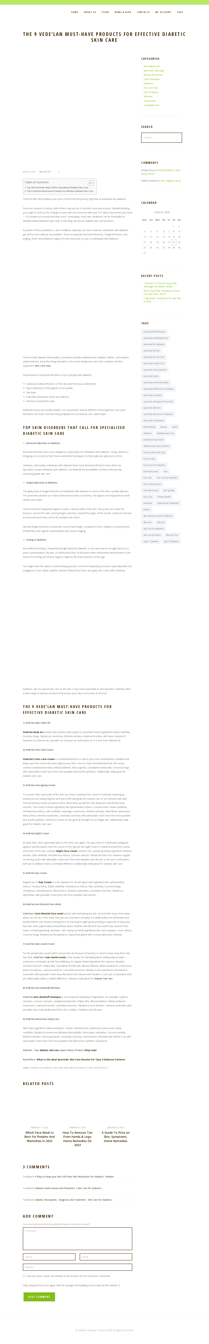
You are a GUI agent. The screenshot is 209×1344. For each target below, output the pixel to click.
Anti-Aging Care (152, 66)
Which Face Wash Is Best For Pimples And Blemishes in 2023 (39, 1137)
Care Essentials (152, 79)
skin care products (98, 1067)
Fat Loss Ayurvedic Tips (154, 452)
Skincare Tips (172, 535)
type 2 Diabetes (171, 541)
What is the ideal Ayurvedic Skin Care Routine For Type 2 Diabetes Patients (81, 1059)
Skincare (46, 171)
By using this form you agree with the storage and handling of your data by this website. (72, 1285)
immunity (148, 503)
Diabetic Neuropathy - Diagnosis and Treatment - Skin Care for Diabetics (73, 1199)
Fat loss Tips (149, 458)
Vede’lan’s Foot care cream (39, 759)
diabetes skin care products (156, 446)
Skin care (58, 1067)
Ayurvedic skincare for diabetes (158, 414)
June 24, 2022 (29, 171)
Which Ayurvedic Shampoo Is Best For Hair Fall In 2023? (162, 292)
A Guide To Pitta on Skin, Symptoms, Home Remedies (116, 1137)
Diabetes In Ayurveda (153, 439)
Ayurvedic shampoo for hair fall (158, 401)
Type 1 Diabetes (151, 541)
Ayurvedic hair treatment (155, 369)
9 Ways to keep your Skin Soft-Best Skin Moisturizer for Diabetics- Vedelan (74, 1176)
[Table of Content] (91, 183)
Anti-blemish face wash (49, 913)
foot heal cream (151, 471)
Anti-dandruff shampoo (47, 996)
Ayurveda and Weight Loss (156, 338)
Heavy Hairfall (164, 496)
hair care (148, 477)
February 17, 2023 (39, 1127)
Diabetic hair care (103, 978)
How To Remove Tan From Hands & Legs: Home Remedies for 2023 (77, 1139)
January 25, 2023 (115, 1127)
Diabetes (148, 83)
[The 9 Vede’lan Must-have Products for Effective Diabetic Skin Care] (77, 111)
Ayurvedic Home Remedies (156, 382)
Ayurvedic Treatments (154, 420)
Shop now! (90, 1050)
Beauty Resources (153, 74)
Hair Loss (148, 496)
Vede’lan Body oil (33, 732)
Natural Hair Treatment (168, 503)
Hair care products (152, 484)
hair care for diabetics (167, 477)
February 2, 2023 (77, 1127)
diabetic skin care (49, 1050)
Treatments (150, 100)
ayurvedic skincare (152, 407)
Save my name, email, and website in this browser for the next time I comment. (68, 1276)
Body (174, 427)
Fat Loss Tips (151, 87)
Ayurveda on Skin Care (154, 363)
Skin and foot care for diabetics (158, 516)
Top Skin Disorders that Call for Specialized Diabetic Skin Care (57, 187)
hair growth (169, 490)
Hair (166, 471)
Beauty (164, 427)
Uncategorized (151, 105)
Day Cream (45, 882)
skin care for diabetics (75, 1067)
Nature (147, 509)
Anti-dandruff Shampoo (154, 331)
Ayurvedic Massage (154, 70)
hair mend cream (56, 957)
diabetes (148, 433)
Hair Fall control (151, 490)
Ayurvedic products (153, 395)
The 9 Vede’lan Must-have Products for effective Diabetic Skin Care (60, 191)
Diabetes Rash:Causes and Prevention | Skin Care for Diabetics (68, 1188)
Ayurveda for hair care (154, 357)
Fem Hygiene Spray (170, 180)
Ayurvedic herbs (151, 376)
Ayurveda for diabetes (40, 1067)
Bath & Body (149, 427)
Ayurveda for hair (152, 350)
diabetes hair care (165, 433)
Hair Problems (151, 92)
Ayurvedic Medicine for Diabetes (159, 388)
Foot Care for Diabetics (154, 465)
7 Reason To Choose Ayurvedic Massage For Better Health (160, 285)
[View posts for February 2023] (144, 212)
